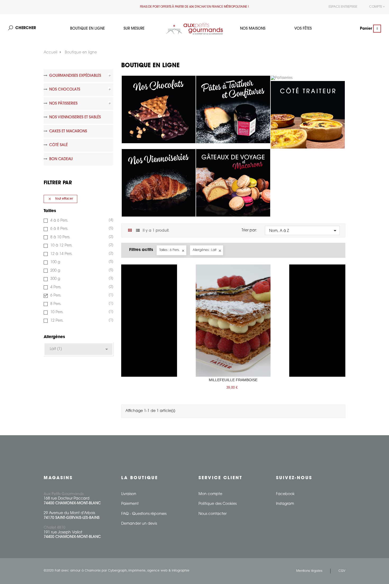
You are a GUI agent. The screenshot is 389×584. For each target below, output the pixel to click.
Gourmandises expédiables (75, 76)
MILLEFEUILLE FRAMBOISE (233, 380)
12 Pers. (81, 320)
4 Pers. (81, 287)
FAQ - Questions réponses (143, 514)
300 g (81, 279)
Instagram (285, 504)
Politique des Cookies (217, 504)
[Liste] (138, 230)
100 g (81, 262)
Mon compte (210, 494)
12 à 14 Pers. (81, 254)
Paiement (130, 504)
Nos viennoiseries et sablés (75, 117)
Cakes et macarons (68, 131)
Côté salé (58, 145)
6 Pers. (81, 295)
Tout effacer (60, 199)
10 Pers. (81, 312)
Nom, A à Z (303, 230)
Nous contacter (212, 514)
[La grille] (130, 230)
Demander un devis (139, 524)
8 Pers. (81, 304)
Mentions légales (309, 571)
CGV (341, 571)
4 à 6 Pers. (81, 220)
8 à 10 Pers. (81, 237)
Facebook (285, 494)
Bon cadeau (61, 159)
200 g (81, 270)
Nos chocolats (64, 90)
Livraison (128, 494)
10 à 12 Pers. (81, 245)
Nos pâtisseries (63, 104)
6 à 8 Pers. (81, 229)
